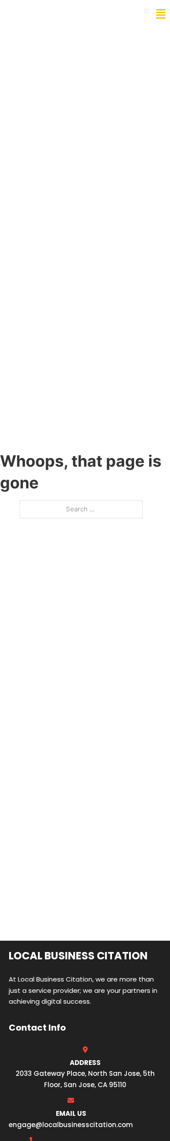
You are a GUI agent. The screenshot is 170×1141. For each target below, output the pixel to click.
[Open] (161, 14)
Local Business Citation (63, 14)
